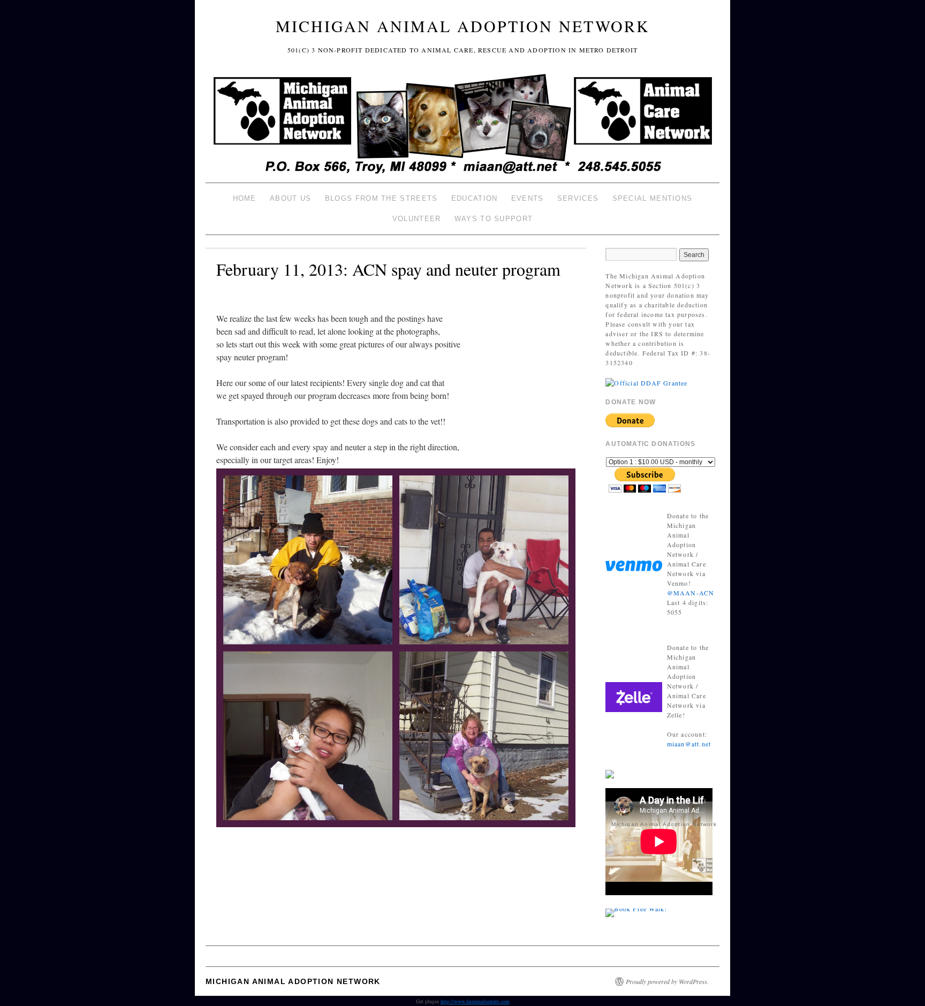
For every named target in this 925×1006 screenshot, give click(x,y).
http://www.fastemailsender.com (475, 1001)
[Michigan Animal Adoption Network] (462, 125)
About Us (290, 198)
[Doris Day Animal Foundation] (646, 381)
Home (244, 198)
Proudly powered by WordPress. (667, 981)
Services (577, 198)
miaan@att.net (689, 743)
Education (474, 198)
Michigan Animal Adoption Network (463, 25)
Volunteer (416, 219)
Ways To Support (493, 219)
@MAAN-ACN (691, 592)
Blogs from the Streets (381, 198)
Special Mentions (652, 198)
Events (527, 198)
